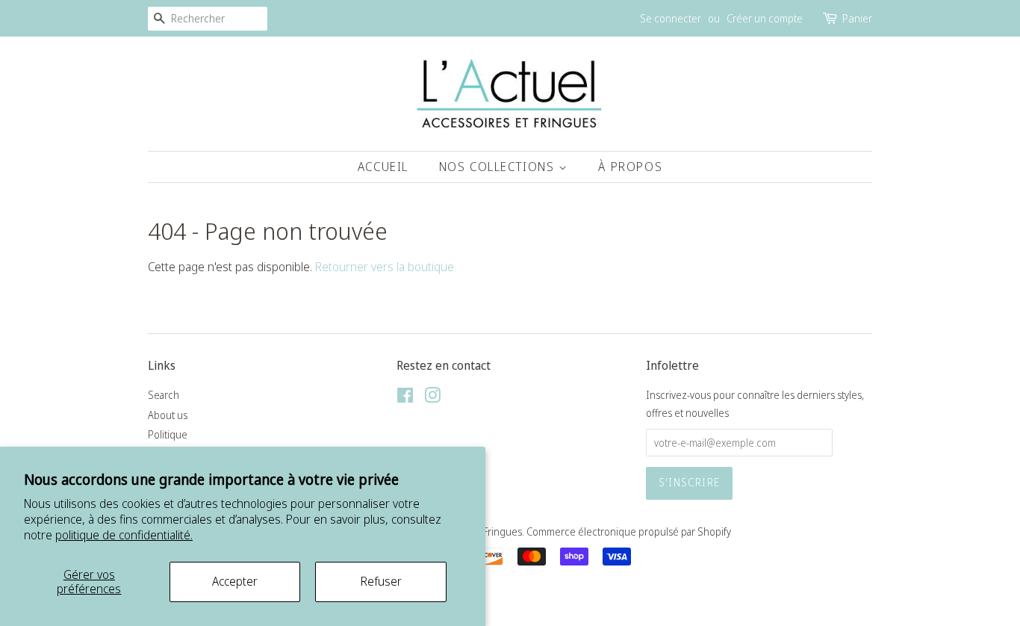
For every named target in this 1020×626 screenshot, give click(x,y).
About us (167, 415)
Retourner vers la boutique (384, 266)
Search (163, 395)
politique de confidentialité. (124, 535)
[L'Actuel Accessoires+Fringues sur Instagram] (432, 398)
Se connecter (670, 18)
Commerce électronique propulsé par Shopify (628, 531)
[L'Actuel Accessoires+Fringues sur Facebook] (405, 398)
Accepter (235, 581)
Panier (857, 18)
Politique (167, 434)
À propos (630, 166)
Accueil (383, 166)
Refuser (381, 581)
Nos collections (499, 166)
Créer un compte (765, 18)
